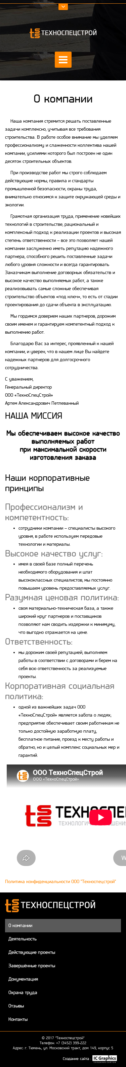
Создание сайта (76, 1058)
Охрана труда (22, 992)
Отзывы (16, 1006)
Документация (23, 979)
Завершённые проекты (31, 966)
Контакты (18, 1019)
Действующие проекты (31, 952)
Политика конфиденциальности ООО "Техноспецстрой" (60, 881)
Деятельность (22, 939)
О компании (20, 925)
